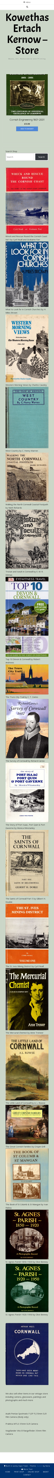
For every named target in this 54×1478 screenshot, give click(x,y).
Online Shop (33, 1472)
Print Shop (19, 1472)
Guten (39, 1466)
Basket (46, 1472)
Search (41, 156)
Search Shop (11, 151)
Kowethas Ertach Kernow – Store (27, 34)
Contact (27, 1475)
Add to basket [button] (27, 128)
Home (7, 1472)
